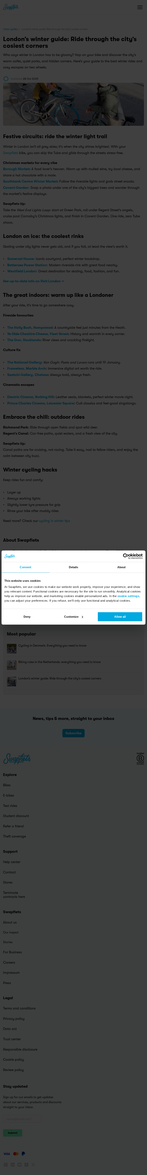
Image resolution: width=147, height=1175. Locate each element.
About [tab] (121, 567)
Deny (27, 616)
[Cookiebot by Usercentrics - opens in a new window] (126, 556)
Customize (71, 616)
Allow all (120, 616)
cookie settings (128, 596)
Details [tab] (73, 567)
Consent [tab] (25, 567)
